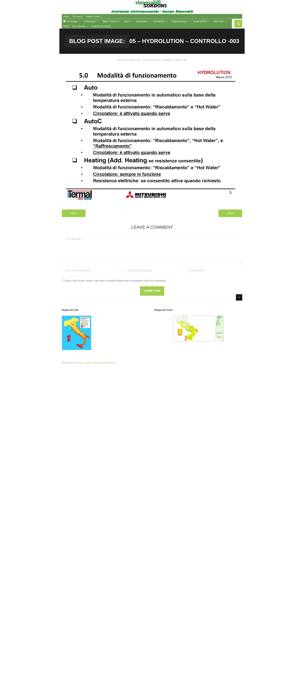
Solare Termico (109, 21)
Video (66, 26)
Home (66, 16)
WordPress (111, 362)
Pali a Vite (219, 21)
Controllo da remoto (101, 26)
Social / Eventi (93, 16)
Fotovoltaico (90, 21)
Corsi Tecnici (78, 26)
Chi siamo (77, 16)
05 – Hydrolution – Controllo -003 (172, 60)
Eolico (127, 21)
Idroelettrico (159, 21)
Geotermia (141, 21)
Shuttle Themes (84, 362)
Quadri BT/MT (200, 21)
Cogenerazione (179, 21)
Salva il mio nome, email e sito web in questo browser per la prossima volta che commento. (115, 280)
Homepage (72, 21)
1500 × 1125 (150, 60)
